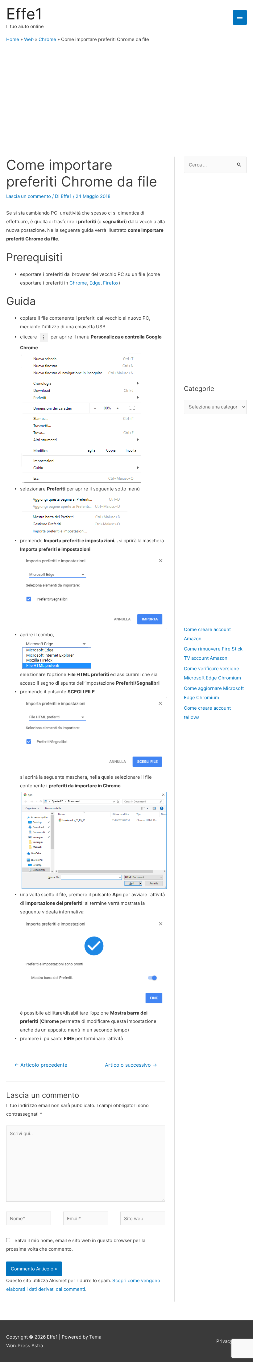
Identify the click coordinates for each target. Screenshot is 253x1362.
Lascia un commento (28, 196)
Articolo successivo (131, 1065)
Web (29, 39)
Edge (95, 283)
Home (12, 39)
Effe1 (24, 14)
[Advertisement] (126, 95)
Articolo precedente (40, 1065)
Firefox (110, 283)
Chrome (47, 39)
